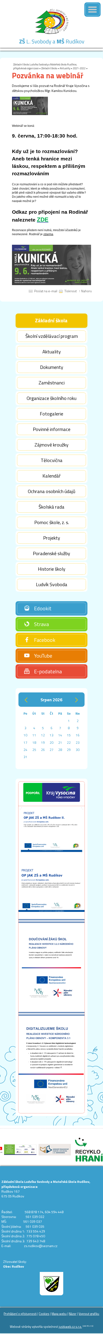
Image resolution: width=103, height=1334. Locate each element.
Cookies (44, 1314)
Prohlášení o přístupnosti (20, 1314)
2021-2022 (79, 68)
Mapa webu (59, 1314)
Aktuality (65, 68)
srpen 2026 (51, 699)
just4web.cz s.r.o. (70, 1326)
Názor (72, 1314)
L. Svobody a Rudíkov (51, 41)
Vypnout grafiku (89, 1314)
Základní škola (49, 68)
